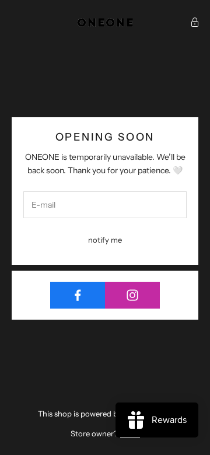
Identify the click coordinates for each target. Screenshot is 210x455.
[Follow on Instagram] (132, 295)
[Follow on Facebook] (77, 295)
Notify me (105, 239)
